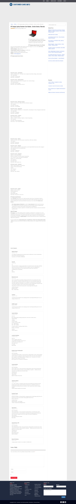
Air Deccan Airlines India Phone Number (55, 60)
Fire (26, 495)
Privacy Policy (36, 502)
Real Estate (37, 491)
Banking (26, 487)
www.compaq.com (17, 53)
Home (12, 24)
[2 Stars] (11, 28)
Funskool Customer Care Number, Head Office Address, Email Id (56, 48)
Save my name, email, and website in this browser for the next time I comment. (25, 474)
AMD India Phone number (53, 34)
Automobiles (27, 484)
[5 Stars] (14, 28)
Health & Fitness (38, 484)
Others (15, 24)
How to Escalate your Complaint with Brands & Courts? (56, 89)
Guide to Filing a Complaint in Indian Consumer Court (55, 83)
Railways (36, 490)
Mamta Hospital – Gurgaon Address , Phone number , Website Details (56, 45)
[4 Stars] (13, 28)
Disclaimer (31, 502)
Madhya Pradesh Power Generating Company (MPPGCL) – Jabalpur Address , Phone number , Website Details (56, 31)
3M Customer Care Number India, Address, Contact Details (56, 41)
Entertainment (27, 493)
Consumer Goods (28, 489)
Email (58, 484)
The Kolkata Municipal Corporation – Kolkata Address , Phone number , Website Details (56, 55)
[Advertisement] (37, 14)
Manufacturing (37, 485)
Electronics (27, 490)
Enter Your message (48, 488)
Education (27, 492)
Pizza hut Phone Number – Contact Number (56, 58)
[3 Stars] (12, 28)
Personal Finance (38, 487)
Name (45, 484)
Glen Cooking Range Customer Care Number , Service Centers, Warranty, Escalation (56, 52)
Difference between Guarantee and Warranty (56, 92)
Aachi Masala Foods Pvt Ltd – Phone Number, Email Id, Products (56, 38)
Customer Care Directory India (22, 502)
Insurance (36, 488)
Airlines (26, 486)
